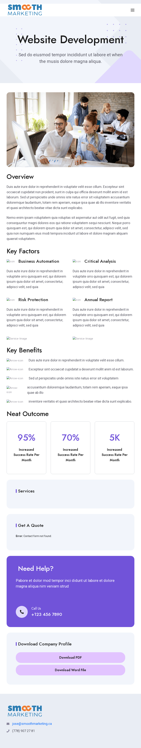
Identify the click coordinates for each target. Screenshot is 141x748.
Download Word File (70, 670)
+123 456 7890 (46, 614)
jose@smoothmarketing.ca (32, 724)
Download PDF (70, 657)
